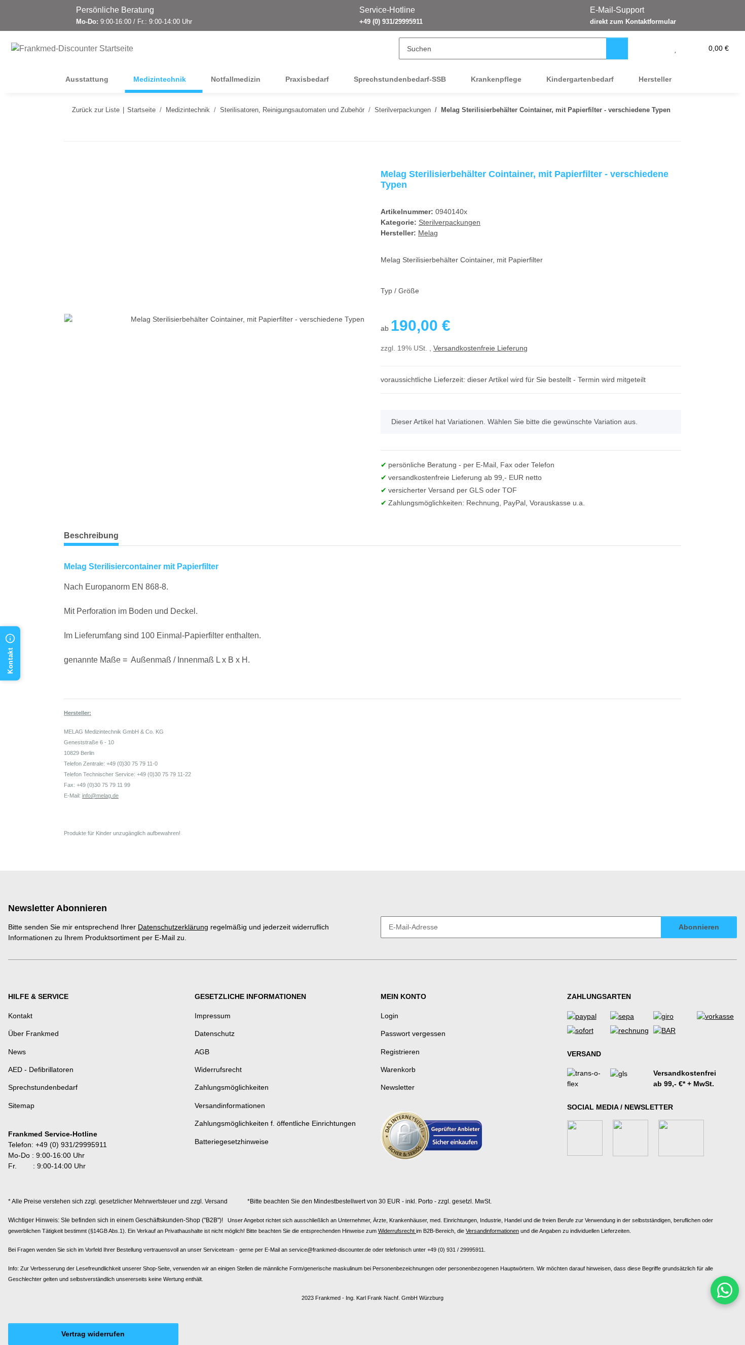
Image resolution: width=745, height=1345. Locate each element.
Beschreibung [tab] (91, 535)
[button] (655, 48)
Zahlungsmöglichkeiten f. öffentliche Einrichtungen (275, 1123)
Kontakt (20, 1016)
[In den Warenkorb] (72, 163)
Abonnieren (699, 927)
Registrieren (400, 1052)
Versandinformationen (230, 1105)
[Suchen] (617, 48)
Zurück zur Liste (96, 110)
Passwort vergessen (413, 1033)
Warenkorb (398, 1069)
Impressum (213, 1016)
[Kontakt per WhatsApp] (725, 1290)
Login (389, 1016)
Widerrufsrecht (218, 1069)
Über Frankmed (33, 1033)
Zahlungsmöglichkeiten (232, 1087)
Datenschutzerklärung (173, 927)
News (17, 1052)
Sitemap (21, 1105)
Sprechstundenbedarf (43, 1087)
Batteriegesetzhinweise (232, 1141)
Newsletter (398, 1087)
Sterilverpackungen (449, 222)
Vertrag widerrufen (93, 1334)
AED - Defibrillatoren (40, 1069)
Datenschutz (215, 1033)
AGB (202, 1052)
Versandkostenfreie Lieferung (480, 348)
